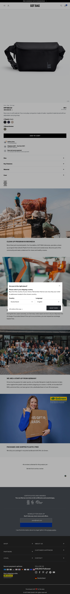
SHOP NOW (54, 308)
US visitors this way (15, 309)
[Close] (59, 286)
